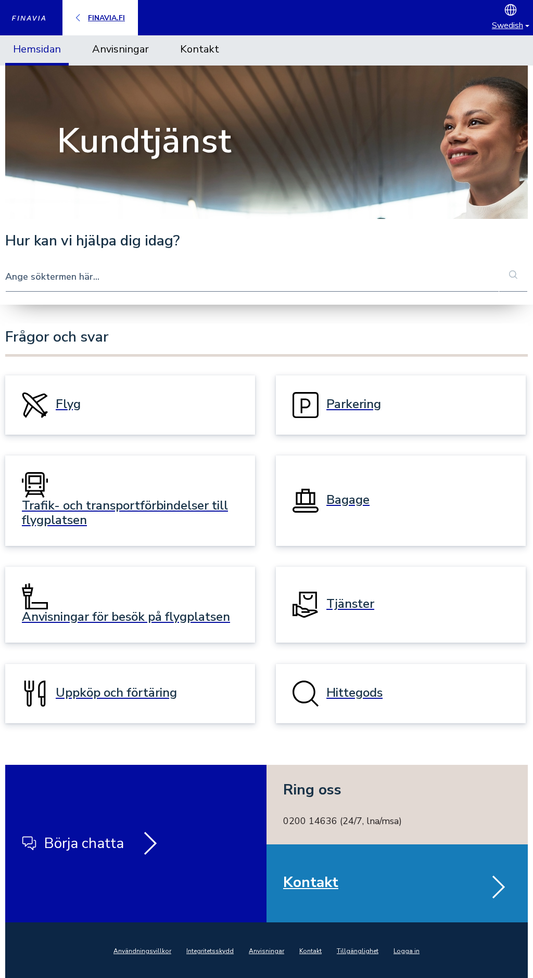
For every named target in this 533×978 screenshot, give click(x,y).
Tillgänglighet (357, 951)
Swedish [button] (507, 25)
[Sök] (513, 275)
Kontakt (199, 49)
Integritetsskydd (210, 951)
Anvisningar (120, 49)
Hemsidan (37, 49)
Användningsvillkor (142, 951)
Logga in (407, 951)
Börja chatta (84, 843)
